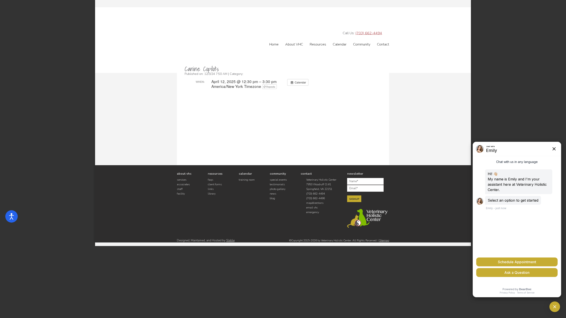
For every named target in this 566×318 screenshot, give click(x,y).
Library (212, 193)
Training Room (247, 180)
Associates (183, 184)
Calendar (339, 44)
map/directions (315, 203)
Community (361, 44)
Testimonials (277, 184)
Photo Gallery (277, 189)
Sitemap (384, 240)
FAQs (210, 180)
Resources (318, 44)
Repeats (271, 86)
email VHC (312, 207)
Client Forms (215, 184)
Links (211, 189)
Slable (230, 240)
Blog (272, 198)
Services (182, 180)
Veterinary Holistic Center (241, 27)
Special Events (278, 180)
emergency (312, 212)
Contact (383, 44)
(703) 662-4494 (368, 33)
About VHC (294, 44)
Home (274, 44)
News (273, 193)
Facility (181, 193)
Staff (180, 189)
